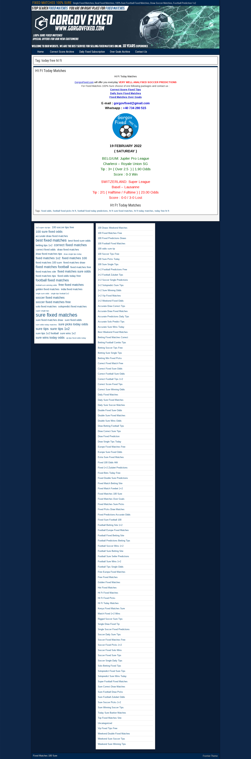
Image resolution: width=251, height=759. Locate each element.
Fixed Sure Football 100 (109, 519)
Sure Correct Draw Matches (111, 686)
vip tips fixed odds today (76, 338)
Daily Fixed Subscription (92, 51)
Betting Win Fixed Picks (110, 358)
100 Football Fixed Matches (111, 243)
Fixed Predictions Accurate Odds (114, 514)
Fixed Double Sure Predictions (113, 478)
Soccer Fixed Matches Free (111, 639)
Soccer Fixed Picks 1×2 (110, 645)
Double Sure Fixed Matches (111, 415)
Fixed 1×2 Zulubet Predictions (113, 467)
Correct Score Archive (62, 51)
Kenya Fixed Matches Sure (111, 608)
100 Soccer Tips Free (108, 254)
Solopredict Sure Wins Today (112, 676)
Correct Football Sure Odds (111, 373)
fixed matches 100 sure (49, 262)
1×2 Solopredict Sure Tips (111, 285)
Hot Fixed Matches (107, 587)
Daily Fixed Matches (108, 394)
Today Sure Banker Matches (112, 712)
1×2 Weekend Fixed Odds (111, 300)
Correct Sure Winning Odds (111, 389)
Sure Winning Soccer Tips (111, 707)
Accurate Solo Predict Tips (111, 321)
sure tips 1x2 (60, 329)
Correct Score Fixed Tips (110, 384)
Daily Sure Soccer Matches (111, 405)
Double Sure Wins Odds (110, 421)
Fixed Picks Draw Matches (111, 509)
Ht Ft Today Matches (50, 71)
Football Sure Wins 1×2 (109, 561)
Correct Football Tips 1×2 (110, 379)
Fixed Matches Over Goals (111, 499)
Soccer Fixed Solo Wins (110, 650)
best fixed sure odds (79, 240)
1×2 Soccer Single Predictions (113, 280)
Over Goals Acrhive (120, 51)
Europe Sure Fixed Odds (110, 452)
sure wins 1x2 (68, 333)
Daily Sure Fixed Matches (110, 400)
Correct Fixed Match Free (110, 363)
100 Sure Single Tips (108, 264)
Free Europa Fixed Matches (111, 572)
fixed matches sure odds (74, 271)
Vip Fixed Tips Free (107, 728)
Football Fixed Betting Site (111, 535)
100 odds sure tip (106, 248)
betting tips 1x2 (44, 245)
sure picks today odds (73, 324)
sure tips (42, 329)
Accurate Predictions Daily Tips (113, 316)
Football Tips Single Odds (110, 566)
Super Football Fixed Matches (113, 681)
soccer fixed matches (50, 297)
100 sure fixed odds (49, 231)
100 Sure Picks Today (109, 259)
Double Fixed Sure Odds (110, 410)
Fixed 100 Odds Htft (108, 462)
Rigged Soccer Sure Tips (110, 619)
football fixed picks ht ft (64, 211)
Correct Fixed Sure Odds (110, 368)
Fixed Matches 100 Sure (110, 493)
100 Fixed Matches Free (110, 233)
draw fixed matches (68, 249)
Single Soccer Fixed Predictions (114, 629)
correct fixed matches (70, 245)
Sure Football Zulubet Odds (111, 697)
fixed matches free (80, 267)
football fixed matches (52, 280)
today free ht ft (162, 211)
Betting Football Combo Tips (112, 342)
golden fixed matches (47, 289)
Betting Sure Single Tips (110, 353)
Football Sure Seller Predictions (113, 556)
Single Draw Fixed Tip (109, 624)
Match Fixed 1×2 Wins (109, 613)
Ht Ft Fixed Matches (108, 592)
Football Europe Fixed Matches (113, 530)
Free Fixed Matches (108, 577)
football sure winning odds (46, 285)
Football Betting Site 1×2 (110, 525)
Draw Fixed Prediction (109, 436)
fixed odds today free (69, 276)
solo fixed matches (46, 306)
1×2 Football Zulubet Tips (110, 275)
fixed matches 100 (74, 258)
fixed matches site (46, 271)
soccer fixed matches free (53, 302)
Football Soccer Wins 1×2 (110, 546)
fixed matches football (52, 267)
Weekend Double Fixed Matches (114, 733)
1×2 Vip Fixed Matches (109, 295)
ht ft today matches (143, 211)
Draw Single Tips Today (109, 441)
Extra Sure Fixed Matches (111, 457)
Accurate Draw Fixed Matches (113, 311)
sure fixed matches (56, 315)
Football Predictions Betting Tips (114, 540)
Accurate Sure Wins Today (111, 327)
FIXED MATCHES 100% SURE (52, 3)
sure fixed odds (73, 320)
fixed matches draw (74, 262)
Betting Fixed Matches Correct (113, 337)
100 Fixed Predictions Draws (112, 238)
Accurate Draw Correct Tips (111, 306)
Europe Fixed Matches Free (111, 446)
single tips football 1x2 (60, 293)
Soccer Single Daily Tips (110, 660)
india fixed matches (71, 289)
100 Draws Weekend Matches (112, 228)
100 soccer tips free (63, 227)
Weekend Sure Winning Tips (112, 744)
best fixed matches (51, 240)
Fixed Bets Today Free (109, 473)
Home (40, 51)
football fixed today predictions (93, 211)
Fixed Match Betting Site (110, 483)
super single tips (42, 311)
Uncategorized (105, 723)
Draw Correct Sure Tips (109, 431)
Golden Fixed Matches (109, 582)
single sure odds (42, 293)
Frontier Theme (210, 755)
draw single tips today (73, 254)
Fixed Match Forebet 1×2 (110, 488)
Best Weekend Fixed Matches (113, 332)
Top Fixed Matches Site (109, 718)
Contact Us (141, 51)
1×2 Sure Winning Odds (109, 290)
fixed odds (46, 211)
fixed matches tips (46, 276)
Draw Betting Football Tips (111, 426)
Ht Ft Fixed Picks (106, 598)
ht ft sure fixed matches (121, 211)
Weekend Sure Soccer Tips (111, 738)
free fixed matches (71, 285)
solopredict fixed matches (72, 306)
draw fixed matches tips (49, 253)
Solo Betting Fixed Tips (109, 665)
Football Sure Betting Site (110, 551)
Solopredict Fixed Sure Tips (111, 671)
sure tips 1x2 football (47, 333)
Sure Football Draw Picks (110, 692)
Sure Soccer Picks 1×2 (109, 702)
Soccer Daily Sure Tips (109, 634)
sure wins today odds (50, 337)
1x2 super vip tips (43, 228)
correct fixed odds (46, 249)
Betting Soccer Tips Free (110, 348)
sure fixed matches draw (49, 320)
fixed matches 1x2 (48, 258)
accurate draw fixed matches (52, 236)
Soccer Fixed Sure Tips (109, 655)
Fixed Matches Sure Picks (111, 504)
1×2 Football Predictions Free (112, 269)
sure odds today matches (46, 325)
